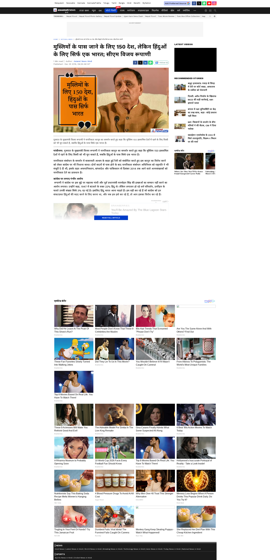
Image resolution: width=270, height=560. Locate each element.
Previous (210, 16)
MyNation (146, 3)
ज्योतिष (186, 10)
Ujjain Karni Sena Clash (133, 16)
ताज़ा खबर (84, 10)
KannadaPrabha (94, 3)
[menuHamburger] (210, 10)
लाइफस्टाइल (143, 10)
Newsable (70, 3)
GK (100, 10)
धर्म (178, 10)
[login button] (206, 10)
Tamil (114, 3)
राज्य (122, 10)
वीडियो (164, 10)
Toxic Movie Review (166, 16)
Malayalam (59, 3)
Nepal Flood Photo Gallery (90, 16)
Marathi (137, 3)
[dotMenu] (195, 10)
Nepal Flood (72, 16)
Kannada (81, 3)
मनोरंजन (131, 10)
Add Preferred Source (175, 3)
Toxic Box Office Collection (188, 16)
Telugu (106, 3)
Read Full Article (111, 218)
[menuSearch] (215, 10)
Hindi (129, 3)
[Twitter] (199, 3)
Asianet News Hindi (83, 61)
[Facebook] (194, 3)
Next (214, 16)
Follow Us (164, 63)
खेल (172, 10)
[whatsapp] (204, 3)
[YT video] (209, 3)
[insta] (214, 3)
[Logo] (65, 10)
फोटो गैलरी (111, 10)
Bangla (122, 3)
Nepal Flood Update (112, 16)
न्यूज (94, 10)
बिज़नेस (155, 10)
